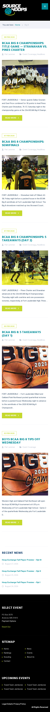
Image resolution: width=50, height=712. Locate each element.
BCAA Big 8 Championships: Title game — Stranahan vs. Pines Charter (24, 46)
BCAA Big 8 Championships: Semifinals (23, 143)
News (29, 649)
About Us (30, 657)
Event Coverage (29, 54)
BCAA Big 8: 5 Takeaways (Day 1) (21, 334)
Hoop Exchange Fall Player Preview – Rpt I (21, 582)
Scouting (7, 657)
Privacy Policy (19, 704)
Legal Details (7, 704)
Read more (10, 118)
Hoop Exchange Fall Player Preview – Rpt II (21, 571)
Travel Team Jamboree (13, 685)
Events (29, 653)
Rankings (7, 653)
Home (6, 649)
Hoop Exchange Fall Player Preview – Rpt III (21, 560)
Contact (7, 661)
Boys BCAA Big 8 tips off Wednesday (21, 441)
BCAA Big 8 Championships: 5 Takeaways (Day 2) (24, 238)
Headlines (41, 54)
